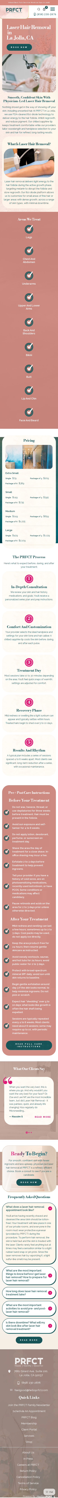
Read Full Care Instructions (29, 1045)
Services (29, 1435)
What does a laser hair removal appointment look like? (25, 1208)
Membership (29, 1423)
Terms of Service (28, 1483)
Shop (29, 1441)
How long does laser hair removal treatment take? (26, 1293)
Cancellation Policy (28, 1476)
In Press (28, 1458)
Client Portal (29, 1429)
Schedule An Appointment (29, 1411)
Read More (43, 1117)
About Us (28, 1452)
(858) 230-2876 (46, 14)
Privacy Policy (28, 1489)
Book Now (19, 47)
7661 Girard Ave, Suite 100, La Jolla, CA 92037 (31, 1373)
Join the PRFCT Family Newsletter (29, 1405)
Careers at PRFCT (28, 1464)
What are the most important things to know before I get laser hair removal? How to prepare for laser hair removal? (26, 1275)
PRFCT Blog (29, 1417)
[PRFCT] (14, 10)
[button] (26, 1132)
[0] (44, 9)
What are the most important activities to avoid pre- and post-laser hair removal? (26, 1308)
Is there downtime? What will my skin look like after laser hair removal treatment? (25, 1326)
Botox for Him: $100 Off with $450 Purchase (29, 2)
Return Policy (28, 1470)
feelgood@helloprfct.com (31, 1390)
